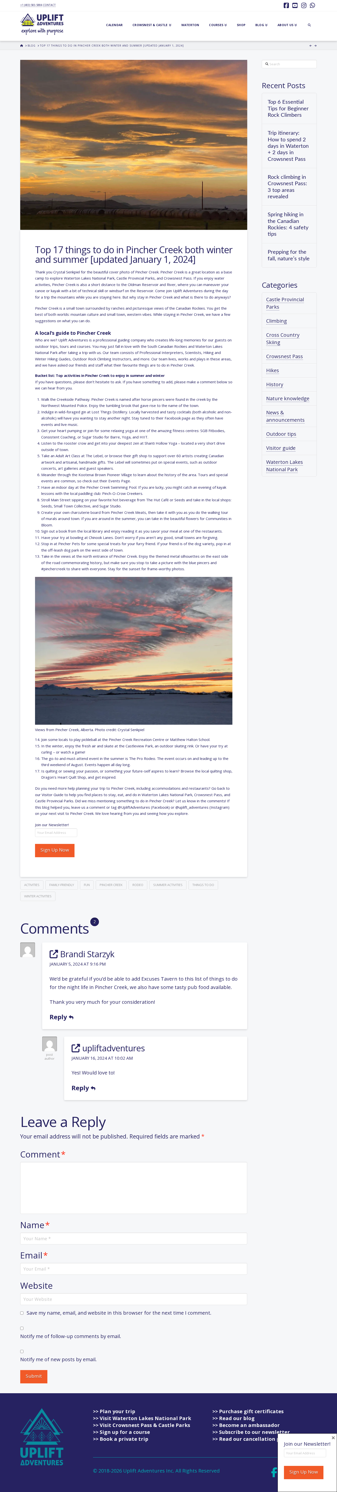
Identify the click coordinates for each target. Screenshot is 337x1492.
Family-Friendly (61, 885)
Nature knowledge (287, 398)
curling (46, 752)
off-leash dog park (63, 550)
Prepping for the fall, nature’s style (289, 255)
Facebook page (177, 418)
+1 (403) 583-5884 (31, 5)
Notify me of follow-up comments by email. (70, 1336)
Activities (31, 885)
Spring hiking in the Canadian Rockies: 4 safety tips (288, 224)
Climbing (276, 321)
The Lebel (94, 455)
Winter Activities (38, 896)
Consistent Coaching (58, 437)
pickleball (89, 739)
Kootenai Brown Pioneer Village (105, 474)
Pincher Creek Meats (128, 512)
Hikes (272, 370)
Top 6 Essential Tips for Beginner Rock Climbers (288, 108)
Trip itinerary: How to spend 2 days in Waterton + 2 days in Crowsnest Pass (288, 146)
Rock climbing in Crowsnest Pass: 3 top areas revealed (287, 186)
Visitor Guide (52, 794)
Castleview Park (139, 745)
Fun (87, 885)
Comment (43, 1154)
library (97, 531)
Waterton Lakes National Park (284, 466)
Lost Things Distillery (109, 411)
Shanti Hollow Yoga (161, 443)
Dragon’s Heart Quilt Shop (63, 777)
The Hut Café (157, 499)
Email (34, 1255)
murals (51, 518)
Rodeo (137, 885)
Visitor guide (281, 448)
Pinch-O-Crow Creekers (122, 493)
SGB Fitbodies (212, 430)
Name (35, 1225)
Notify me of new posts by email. (58, 1359)
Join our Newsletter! (52, 824)
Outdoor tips (281, 434)
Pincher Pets (69, 543)
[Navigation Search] (309, 26)
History (274, 384)
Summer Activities (168, 885)
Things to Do (203, 885)
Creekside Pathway (73, 399)
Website (36, 1285)
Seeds (179, 499)
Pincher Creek (111, 885)
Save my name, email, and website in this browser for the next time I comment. (119, 1312)
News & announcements (285, 416)
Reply (59, 1017)
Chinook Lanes (101, 537)
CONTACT (49, 5)
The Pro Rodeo (142, 758)
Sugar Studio (92, 437)
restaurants (212, 531)
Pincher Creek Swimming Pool (111, 487)
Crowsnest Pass (284, 356)
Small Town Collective (72, 505)
